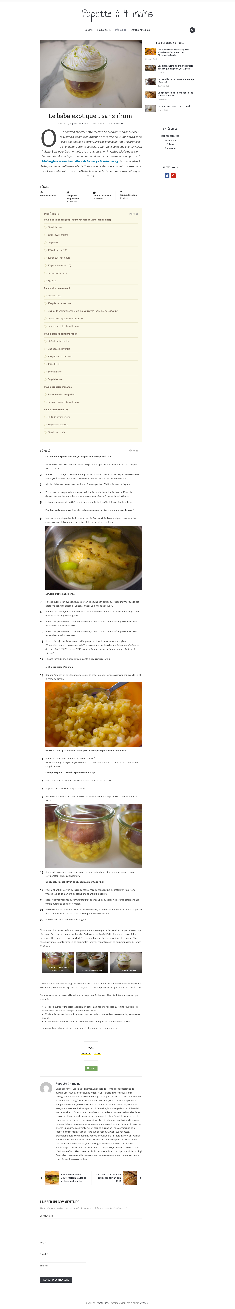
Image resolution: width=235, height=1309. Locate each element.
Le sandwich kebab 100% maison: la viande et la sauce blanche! (73, 1177)
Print (135, 214)
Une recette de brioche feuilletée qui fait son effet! (108, 1177)
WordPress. (104, 1303)
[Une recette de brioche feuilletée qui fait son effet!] (130, 1177)
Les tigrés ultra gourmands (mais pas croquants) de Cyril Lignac (175, 67)
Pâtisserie (120, 29)
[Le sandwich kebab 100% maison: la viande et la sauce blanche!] (52, 1177)
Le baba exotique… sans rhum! (174, 106)
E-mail (44, 1254)
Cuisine (89, 29)
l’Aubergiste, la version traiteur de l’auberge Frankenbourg (80, 161)
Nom (43, 1242)
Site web (44, 1265)
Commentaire (46, 1216)
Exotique (86, 1053)
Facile (97, 1053)
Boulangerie (104, 29)
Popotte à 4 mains (117, 13)
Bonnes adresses (140, 29)
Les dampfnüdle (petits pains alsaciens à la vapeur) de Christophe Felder (173, 52)
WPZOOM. (144, 1303)
